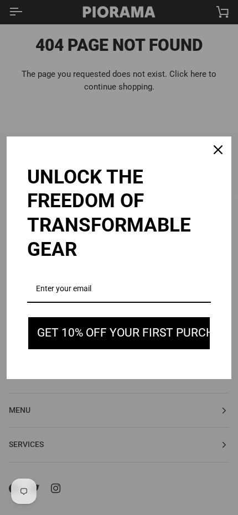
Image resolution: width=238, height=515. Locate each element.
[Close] (218, 149)
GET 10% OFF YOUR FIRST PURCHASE (124, 332)
